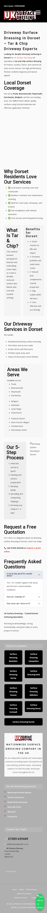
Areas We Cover (14, 807)
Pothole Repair (31, 889)
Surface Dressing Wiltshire (34, 691)
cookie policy (11, 871)
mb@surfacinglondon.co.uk (17, 844)
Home (14, 889)
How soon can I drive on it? (18, 603)
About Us (12, 812)
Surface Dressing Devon (34, 707)
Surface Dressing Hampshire (34, 657)
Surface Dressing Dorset (23, 722)
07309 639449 (18, 839)
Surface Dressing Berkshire (13, 657)
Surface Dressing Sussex (13, 691)
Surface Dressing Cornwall (13, 708)
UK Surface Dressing (23, 57)
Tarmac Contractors (16, 797)
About (21, 889)
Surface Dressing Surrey (13, 674)
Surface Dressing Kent (33, 673)
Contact (34, 897)
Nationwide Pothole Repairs (19, 793)
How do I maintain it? (16, 597)
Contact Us (12, 817)
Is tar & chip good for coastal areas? (19, 574)
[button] (38, 12)
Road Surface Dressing (17, 802)
